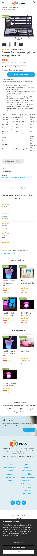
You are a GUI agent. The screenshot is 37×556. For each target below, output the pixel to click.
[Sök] (6, 2)
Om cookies (27, 474)
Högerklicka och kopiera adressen (14, 177)
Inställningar (18, 543)
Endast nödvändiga (18, 547)
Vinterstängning (27, 484)
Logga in (10, 480)
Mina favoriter (10, 477)
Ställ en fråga (19, 49)
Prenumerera (29, 430)
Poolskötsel (27, 480)
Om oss (27, 464)
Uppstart (27, 487)
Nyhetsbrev (7, 420)
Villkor (10, 464)
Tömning (27, 490)
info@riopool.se (9, 456)
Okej (18, 552)
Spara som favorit (13, 161)
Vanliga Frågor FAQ (27, 477)
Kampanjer (10, 474)
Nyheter (27, 467)
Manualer (27, 494)
